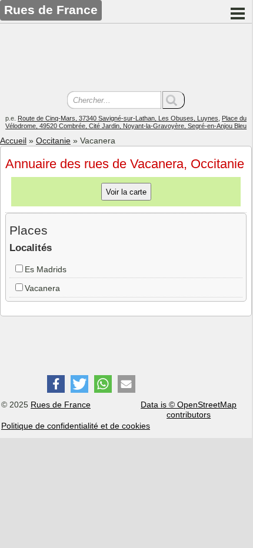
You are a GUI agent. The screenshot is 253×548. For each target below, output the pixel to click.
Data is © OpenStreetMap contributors (189, 409)
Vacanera (42, 288)
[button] (56, 384)
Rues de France (61, 404)
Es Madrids (45, 269)
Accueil (13, 140)
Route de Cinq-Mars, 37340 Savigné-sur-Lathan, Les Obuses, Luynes (118, 118)
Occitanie (53, 140)
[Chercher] (173, 100)
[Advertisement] (126, 58)
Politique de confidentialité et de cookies (75, 425)
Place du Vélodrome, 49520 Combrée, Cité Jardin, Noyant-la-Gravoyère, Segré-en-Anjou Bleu (126, 122)
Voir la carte (126, 192)
